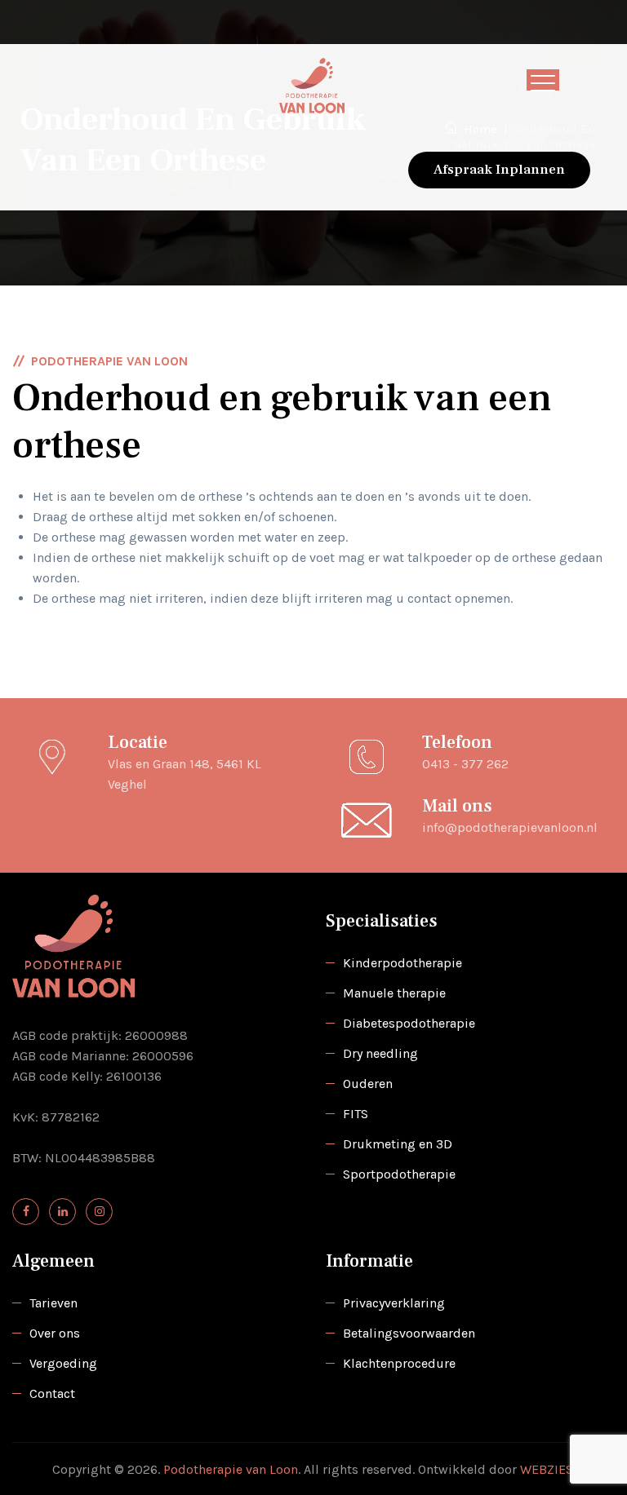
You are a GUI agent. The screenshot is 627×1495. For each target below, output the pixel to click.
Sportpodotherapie (399, 1174)
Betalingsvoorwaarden (409, 1333)
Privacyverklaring (394, 1303)
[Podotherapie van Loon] (312, 85)
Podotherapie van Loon (230, 1469)
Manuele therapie (394, 993)
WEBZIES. (548, 1469)
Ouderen (368, 1083)
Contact (52, 1393)
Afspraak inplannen (499, 170)
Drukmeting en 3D (397, 1144)
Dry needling (380, 1053)
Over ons (54, 1333)
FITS (355, 1113)
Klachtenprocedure (399, 1363)
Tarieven (53, 1303)
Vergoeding (63, 1363)
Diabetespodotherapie (409, 1023)
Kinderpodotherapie (402, 963)
